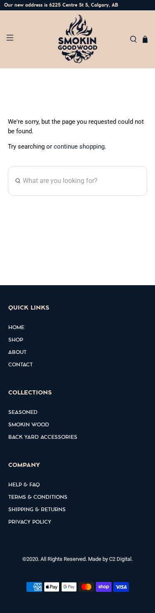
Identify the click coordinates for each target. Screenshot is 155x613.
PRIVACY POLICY (29, 522)
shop (15, 340)
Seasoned (23, 412)
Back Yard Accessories (42, 437)
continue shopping (79, 146)
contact (20, 365)
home (16, 328)
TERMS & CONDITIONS (37, 497)
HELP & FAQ (24, 485)
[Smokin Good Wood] (78, 39)
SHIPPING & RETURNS (37, 510)
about (17, 352)
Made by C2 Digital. (110, 559)
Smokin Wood (28, 425)
